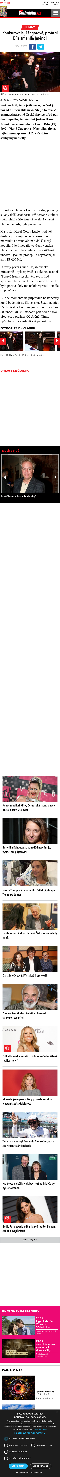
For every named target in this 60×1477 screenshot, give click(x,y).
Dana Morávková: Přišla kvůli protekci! (25, 975)
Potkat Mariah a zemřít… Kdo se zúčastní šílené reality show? (30, 1058)
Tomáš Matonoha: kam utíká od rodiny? (18, 496)
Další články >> (30, 1240)
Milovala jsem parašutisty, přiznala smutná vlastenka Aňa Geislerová (27, 1101)
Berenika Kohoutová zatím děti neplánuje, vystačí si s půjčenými (27, 850)
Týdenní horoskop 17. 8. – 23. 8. (45, 1393)
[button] (30, 1433)
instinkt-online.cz (44, 1398)
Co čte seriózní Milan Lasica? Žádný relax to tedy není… (30, 935)
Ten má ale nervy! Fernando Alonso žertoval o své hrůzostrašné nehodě (28, 1143)
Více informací (41, 1429)
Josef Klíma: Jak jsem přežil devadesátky (45, 1345)
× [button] (57, 1412)
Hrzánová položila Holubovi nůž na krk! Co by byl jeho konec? (29, 1186)
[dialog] (30, 1443)
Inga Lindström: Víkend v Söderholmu (45, 1323)
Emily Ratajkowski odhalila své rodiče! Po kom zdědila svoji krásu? (29, 1229)
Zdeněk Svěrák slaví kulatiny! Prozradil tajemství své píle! (25, 1015)
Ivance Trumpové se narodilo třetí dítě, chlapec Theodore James (29, 892)
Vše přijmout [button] (18, 1466)
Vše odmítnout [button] (40, 1466)
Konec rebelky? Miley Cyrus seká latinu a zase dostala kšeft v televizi (29, 807)
